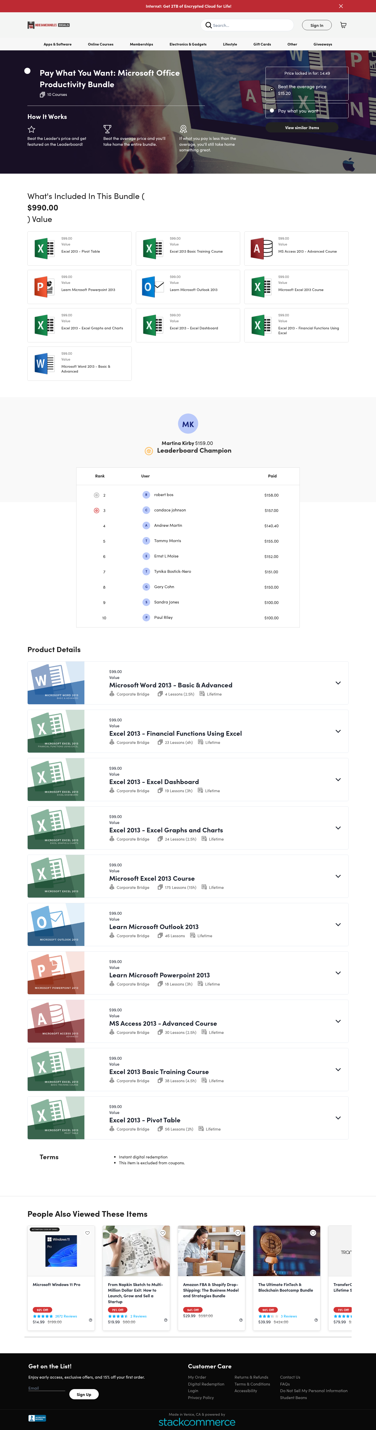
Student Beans (293, 1397)
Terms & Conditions (252, 1384)
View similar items (302, 127)
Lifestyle (230, 44)
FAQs (285, 1384)
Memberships (141, 44)
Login (193, 1390)
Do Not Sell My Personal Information (314, 1390)
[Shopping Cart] (343, 25)
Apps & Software (58, 44)
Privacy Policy (201, 1397)
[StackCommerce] (197, 1421)
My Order (197, 1377)
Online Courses (101, 44)
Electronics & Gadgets (188, 44)
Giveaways (323, 44)
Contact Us (290, 1377)
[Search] (209, 25)
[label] (273, 90)
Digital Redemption (206, 1384)
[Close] (341, 6)
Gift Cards (262, 44)
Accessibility (246, 1390)
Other (292, 44)
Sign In (317, 25)
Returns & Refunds (251, 1377)
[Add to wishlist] (27, 71)
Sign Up (84, 1394)
